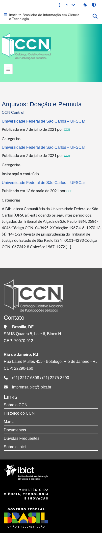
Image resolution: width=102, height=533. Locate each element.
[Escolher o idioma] (73, 4)
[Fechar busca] (95, 17)
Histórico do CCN (19, 413)
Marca (9, 422)
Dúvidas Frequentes (21, 438)
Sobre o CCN (15, 405)
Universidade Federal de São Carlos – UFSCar (43, 121)
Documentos (15, 430)
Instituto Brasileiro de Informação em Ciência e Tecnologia (44, 17)
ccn (67, 129)
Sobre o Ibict (15, 447)
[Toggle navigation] (8, 69)
